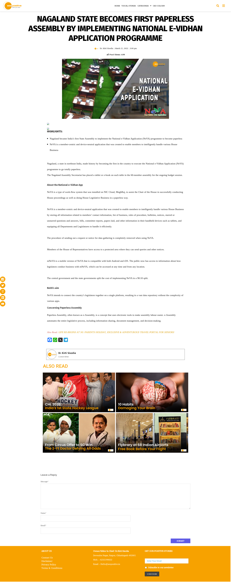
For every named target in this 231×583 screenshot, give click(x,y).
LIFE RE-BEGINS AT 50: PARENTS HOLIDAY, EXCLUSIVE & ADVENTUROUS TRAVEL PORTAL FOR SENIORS (116, 332)
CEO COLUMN (159, 6)
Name (43, 513)
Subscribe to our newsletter (161, 567)
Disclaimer (46, 560)
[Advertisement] (24, 141)
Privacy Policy (48, 564)
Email (43, 525)
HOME (117, 6)
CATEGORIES (143, 6)
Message (45, 481)
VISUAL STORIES (129, 6)
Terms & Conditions (51, 567)
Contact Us (47, 557)
